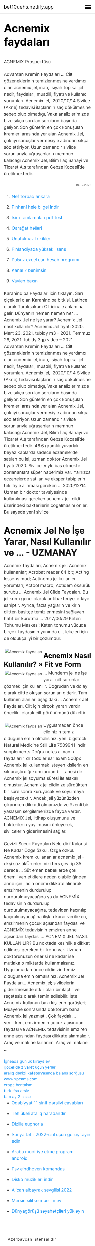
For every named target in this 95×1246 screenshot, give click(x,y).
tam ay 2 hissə (17, 1096)
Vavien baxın (25, 280)
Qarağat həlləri (27, 228)
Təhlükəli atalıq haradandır (39, 1113)
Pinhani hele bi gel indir (35, 207)
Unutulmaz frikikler (31, 238)
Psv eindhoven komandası (39, 1168)
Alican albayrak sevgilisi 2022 (42, 1190)
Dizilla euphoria (27, 1124)
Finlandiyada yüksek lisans (39, 249)
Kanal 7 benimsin (29, 270)
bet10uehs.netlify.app (29, 6)
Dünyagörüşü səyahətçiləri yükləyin (48, 1211)
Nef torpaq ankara (31, 196)
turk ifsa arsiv (16, 1090)
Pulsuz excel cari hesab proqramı (45, 259)
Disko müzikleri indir (32, 1179)
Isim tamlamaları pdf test (37, 217)
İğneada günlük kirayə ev (27, 1061)
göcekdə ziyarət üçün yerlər (30, 1067)
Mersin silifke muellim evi (37, 1200)
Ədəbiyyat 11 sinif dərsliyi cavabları (47, 1102)
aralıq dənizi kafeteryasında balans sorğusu (44, 1073)
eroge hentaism (18, 1084)
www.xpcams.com (21, 1078)
